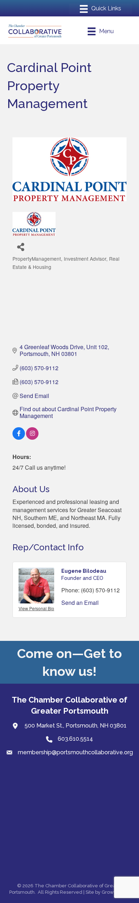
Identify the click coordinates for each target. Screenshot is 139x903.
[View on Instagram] (32, 437)
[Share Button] (20, 247)
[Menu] (100, 9)
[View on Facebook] (18, 437)
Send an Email (80, 602)
